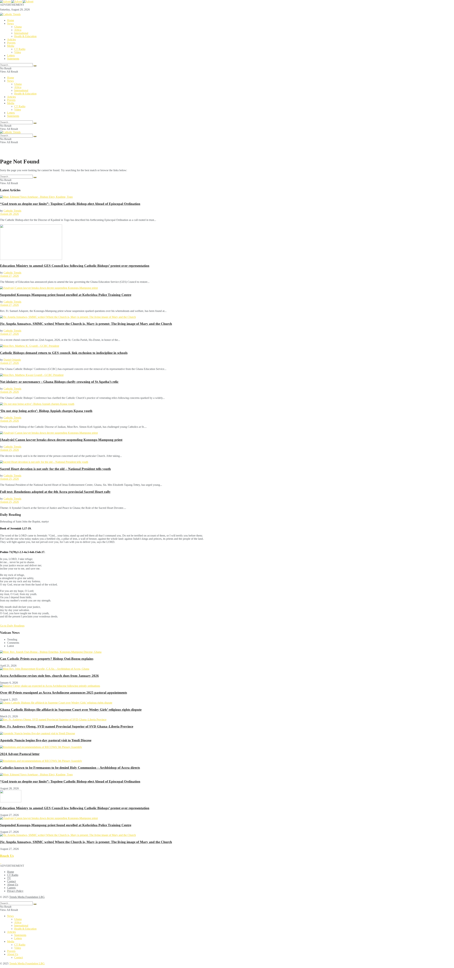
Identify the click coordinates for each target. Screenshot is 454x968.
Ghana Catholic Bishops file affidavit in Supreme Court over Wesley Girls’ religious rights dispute (71, 709)
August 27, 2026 (9, 275)
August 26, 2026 (9, 391)
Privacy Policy (15, 890)
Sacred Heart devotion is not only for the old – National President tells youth (55, 469)
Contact (11, 881)
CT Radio (19, 49)
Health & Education (25, 36)
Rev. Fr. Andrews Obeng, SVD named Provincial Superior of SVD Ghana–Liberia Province (66, 726)
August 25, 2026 (9, 449)
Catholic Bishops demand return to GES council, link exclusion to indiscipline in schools (64, 353)
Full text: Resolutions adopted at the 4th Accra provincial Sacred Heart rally (55, 492)
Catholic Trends (12, 210)
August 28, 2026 (9, 213)
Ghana (18, 26)
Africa (17, 29)
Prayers (11, 42)
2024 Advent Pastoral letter (20, 754)
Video (17, 52)
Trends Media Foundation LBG (27, 896)
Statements (13, 58)
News (10, 23)
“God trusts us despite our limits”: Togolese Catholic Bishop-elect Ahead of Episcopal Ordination (70, 204)
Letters (11, 55)
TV (9, 878)
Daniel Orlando (12, 359)
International (21, 33)
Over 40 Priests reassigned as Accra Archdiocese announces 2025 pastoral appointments (63, 692)
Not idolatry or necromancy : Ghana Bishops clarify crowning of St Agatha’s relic (59, 382)
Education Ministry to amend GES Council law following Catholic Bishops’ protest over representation (74, 266)
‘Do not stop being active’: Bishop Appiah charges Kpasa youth (46, 411)
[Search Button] (35, 65)
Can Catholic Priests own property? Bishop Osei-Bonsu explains (46, 659)
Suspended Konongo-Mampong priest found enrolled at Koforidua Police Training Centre (65, 295)
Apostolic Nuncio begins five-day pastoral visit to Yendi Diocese (45, 740)
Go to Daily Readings (12, 625)
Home (10, 20)
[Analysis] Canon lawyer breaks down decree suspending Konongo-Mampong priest (61, 440)
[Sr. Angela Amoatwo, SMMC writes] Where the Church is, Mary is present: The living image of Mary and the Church (86, 324)
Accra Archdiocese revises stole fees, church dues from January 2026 (49, 676)
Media (10, 45)
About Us (12, 884)
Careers (11, 887)
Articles (11, 39)
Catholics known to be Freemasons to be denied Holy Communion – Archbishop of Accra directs (70, 767)
